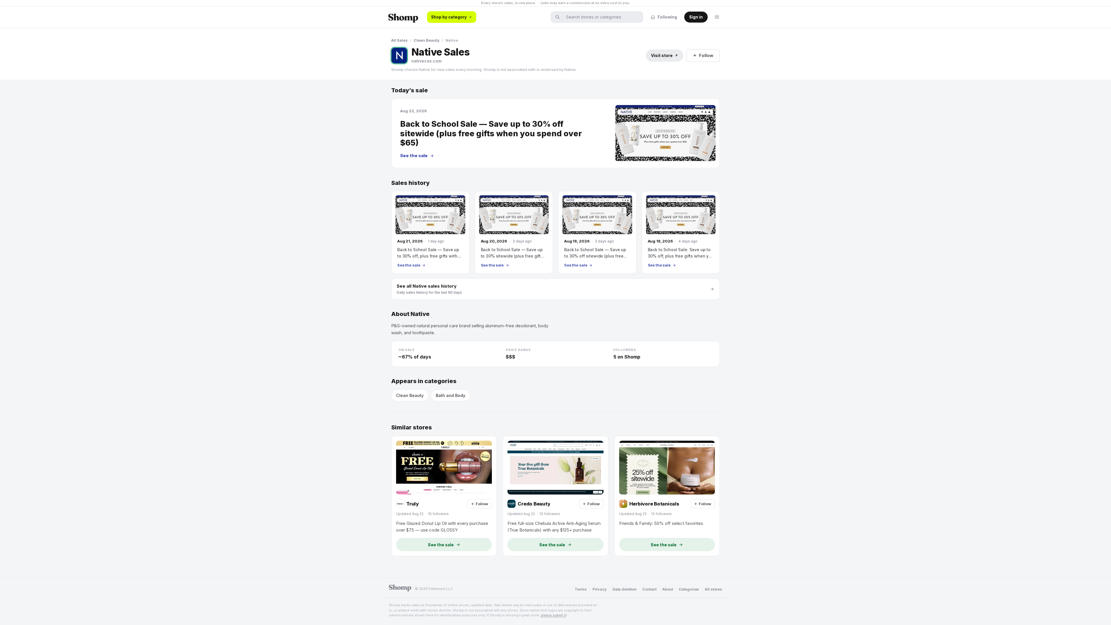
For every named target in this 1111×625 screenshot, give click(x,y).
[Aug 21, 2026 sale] (430, 232)
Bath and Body (450, 395)
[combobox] (601, 17)
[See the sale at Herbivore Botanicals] (667, 496)
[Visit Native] (399, 55)
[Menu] (717, 17)
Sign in (696, 17)
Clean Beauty (426, 40)
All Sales (399, 40)
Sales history (410, 183)
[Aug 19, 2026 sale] (597, 232)
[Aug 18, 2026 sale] (681, 232)
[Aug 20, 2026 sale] (514, 232)
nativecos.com (426, 60)
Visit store (662, 55)
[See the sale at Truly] (443, 496)
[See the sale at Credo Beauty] (555, 496)
